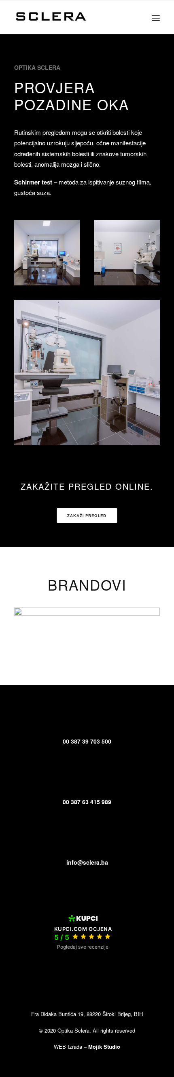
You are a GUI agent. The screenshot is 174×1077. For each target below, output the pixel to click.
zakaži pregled (86, 515)
